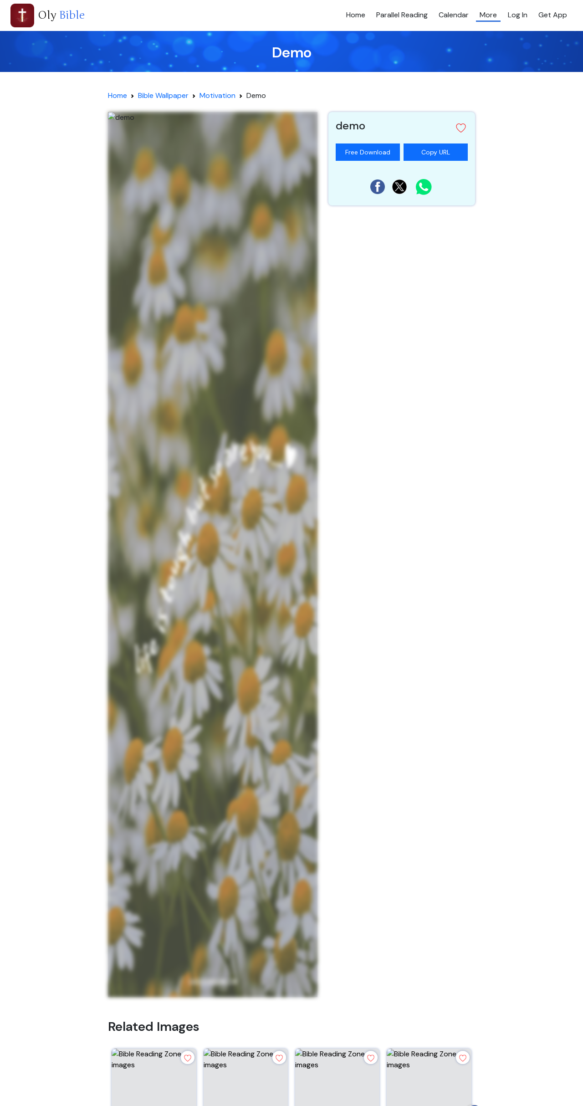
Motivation (217, 95)
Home (355, 15)
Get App (552, 15)
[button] (402, 127)
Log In (517, 15)
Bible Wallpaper (163, 95)
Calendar (454, 15)
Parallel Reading (402, 15)
